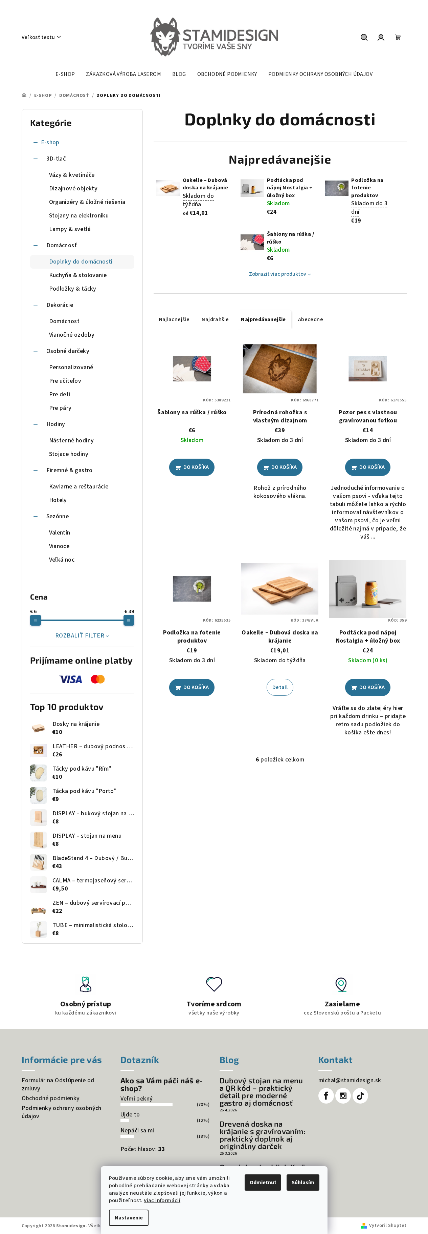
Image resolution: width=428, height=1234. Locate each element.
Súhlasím (303, 1182)
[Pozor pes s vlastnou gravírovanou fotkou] (367, 369)
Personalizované (71, 367)
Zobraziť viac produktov (277, 274)
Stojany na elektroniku (79, 215)
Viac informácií (162, 1200)
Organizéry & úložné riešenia (87, 202)
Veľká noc (62, 560)
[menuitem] (65, 74)
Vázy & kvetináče (72, 175)
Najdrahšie (215, 319)
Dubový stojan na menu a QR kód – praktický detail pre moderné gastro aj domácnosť (261, 1091)
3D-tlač (56, 158)
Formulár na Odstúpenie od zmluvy (58, 1084)
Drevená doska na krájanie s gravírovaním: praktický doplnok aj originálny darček (263, 1135)
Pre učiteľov (65, 381)
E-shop (50, 142)
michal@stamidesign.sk (349, 1080)
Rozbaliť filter (79, 635)
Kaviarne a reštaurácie (79, 486)
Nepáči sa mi (137, 1130)
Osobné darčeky (68, 351)
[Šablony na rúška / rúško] (192, 369)
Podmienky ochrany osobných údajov (62, 1112)
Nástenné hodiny (71, 440)
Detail (280, 687)
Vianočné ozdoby (72, 335)
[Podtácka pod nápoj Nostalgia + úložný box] (367, 589)
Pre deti (59, 394)
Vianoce (59, 546)
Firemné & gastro (69, 470)
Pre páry (60, 408)
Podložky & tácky (72, 289)
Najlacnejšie (174, 319)
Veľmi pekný (136, 1098)
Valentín (59, 532)
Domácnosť (61, 245)
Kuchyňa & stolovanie (78, 275)
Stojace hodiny (69, 454)
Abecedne (310, 319)
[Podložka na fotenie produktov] (192, 589)
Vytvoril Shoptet (387, 1225)
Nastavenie (129, 1217)
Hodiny (55, 424)
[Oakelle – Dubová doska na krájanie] (279, 589)
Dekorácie (59, 305)
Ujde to (130, 1114)
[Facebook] (326, 1096)
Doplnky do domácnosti (81, 261)
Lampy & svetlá (70, 229)
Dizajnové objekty (73, 188)
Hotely (58, 500)
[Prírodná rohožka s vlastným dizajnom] (279, 369)
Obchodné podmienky (51, 1098)
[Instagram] (343, 1096)
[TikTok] (360, 1096)
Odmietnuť (263, 1182)
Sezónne (57, 516)
